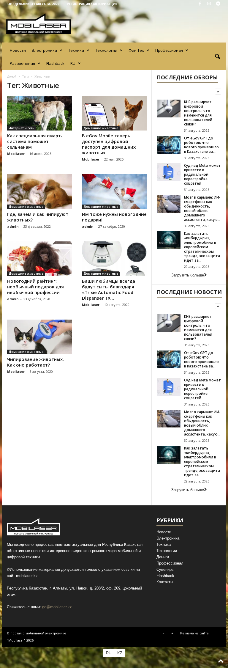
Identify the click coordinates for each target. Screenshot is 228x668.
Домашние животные (100, 128)
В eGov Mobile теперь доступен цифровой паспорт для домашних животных (109, 144)
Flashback (55, 63)
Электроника (44, 50)
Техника (76, 50)
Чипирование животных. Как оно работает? (35, 362)
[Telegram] (218, 4)
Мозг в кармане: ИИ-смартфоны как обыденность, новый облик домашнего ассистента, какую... (202, 208)
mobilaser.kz (27, 575)
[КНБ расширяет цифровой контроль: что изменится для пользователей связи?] (168, 108)
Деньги (162, 557)
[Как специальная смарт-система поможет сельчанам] (39, 113)
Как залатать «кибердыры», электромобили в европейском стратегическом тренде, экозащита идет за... (202, 247)
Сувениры (165, 569)
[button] (217, 56)
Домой (12, 76)
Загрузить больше (187, 275)
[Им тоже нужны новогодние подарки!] (114, 191)
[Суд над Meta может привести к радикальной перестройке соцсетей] (168, 172)
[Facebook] (199, 4)
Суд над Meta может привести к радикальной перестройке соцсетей (202, 174)
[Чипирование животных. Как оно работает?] (39, 337)
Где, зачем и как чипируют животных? (37, 217)
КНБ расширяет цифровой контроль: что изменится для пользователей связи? (198, 113)
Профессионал (169, 50)
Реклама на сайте (194, 633)
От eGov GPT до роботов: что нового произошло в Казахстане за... (201, 145)
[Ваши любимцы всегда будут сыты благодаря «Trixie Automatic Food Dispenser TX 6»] (114, 258)
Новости (18, 50)
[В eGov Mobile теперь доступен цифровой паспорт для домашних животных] (114, 113)
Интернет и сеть (21, 128)
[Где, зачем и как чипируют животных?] (39, 191)
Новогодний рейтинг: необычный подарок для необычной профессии (35, 286)
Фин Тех (136, 50)
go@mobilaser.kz (57, 607)
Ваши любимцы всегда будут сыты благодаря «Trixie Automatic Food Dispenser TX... (108, 289)
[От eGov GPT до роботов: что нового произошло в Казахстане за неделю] (168, 145)
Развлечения (22, 63)
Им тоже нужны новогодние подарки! (114, 217)
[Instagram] (209, 4)
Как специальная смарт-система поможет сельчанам (35, 141)
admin (13, 226)
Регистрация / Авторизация (92, 4)
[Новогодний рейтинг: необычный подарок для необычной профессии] (39, 258)
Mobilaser (16, 153)
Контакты (164, 582)
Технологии (106, 50)
